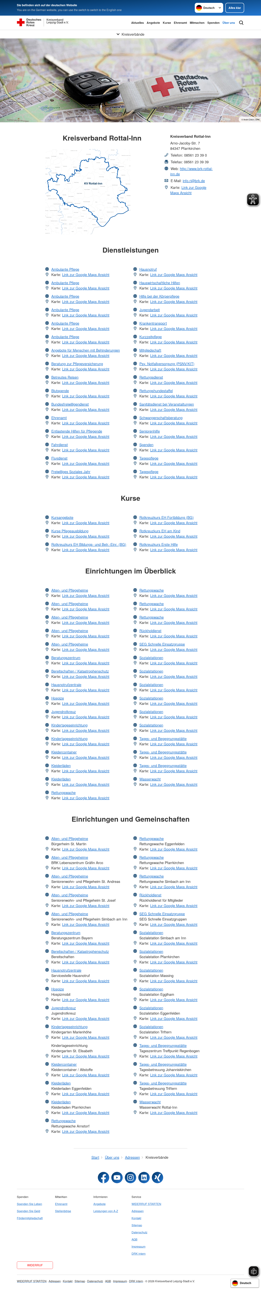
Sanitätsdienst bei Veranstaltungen (166, 404)
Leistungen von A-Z (105, 1211)
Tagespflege (148, 458)
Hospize (57, 698)
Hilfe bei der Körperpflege (159, 296)
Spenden (213, 23)
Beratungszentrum (65, 657)
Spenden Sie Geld (28, 1211)
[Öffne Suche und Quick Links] (241, 23)
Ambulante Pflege (65, 269)
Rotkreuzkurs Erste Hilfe (158, 544)
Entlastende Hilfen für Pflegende (76, 431)
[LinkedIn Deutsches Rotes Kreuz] (144, 1177)
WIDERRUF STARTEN (146, 1204)
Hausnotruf (148, 269)
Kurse (167, 23)
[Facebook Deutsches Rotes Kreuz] (103, 1177)
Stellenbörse (63, 1211)
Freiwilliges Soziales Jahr (70, 471)
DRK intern (139, 1254)
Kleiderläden (61, 765)
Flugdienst (59, 458)
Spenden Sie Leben (29, 1204)
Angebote (153, 23)
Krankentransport (153, 323)
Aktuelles (137, 23)
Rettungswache (63, 792)
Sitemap (137, 1225)
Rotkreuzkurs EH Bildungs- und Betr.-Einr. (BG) (88, 544)
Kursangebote (62, 517)
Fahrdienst (59, 444)
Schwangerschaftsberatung (161, 417)
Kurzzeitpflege (150, 336)
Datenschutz (139, 1232)
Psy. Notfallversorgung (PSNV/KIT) (166, 363)
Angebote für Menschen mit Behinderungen (85, 350)
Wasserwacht (150, 779)
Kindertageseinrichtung (69, 725)
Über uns (228, 23)
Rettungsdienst (151, 377)
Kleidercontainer (64, 752)
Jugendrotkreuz (63, 711)
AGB (134, 1239)
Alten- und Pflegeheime (69, 590)
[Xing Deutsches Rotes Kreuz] (157, 1177)
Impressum (138, 1246)
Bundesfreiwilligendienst (70, 404)
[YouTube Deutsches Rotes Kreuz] (117, 1177)
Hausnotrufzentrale (66, 684)
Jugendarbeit (149, 309)
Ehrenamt (180, 23)
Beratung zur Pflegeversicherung (77, 363)
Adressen (138, 1211)
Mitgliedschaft (150, 350)
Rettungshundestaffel (156, 390)
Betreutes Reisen (64, 377)
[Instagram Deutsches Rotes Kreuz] (130, 1177)
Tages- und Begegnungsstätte (163, 738)
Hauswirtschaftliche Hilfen (159, 282)
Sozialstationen (151, 657)
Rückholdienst (150, 630)
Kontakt (136, 1218)
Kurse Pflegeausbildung (69, 530)
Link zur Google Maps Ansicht (188, 190)
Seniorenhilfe (149, 431)
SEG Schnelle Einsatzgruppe (162, 644)
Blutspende (60, 390)
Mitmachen (197, 23)
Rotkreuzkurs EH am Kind (159, 530)
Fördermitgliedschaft (30, 1218)
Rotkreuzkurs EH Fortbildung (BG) (166, 517)
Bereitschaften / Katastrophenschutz (80, 671)
